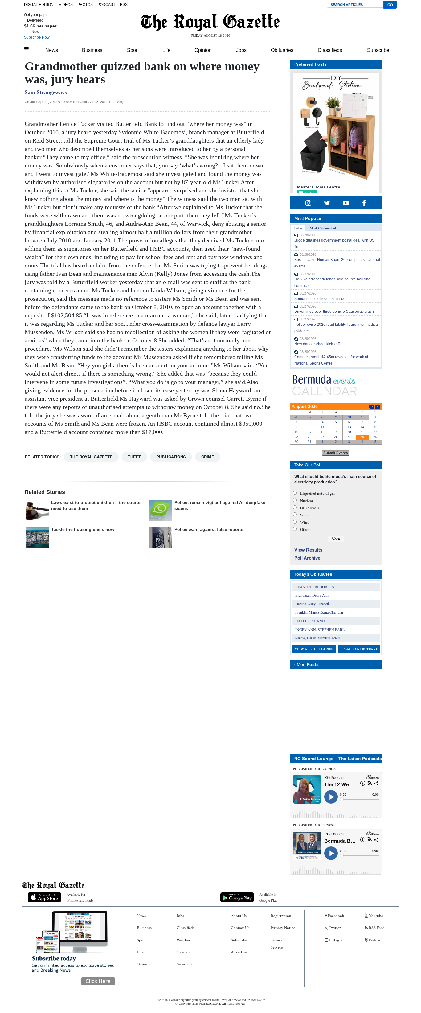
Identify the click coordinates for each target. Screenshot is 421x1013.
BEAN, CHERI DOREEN (314, 586)
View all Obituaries (314, 649)
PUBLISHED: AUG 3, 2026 (313, 825)
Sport (133, 50)
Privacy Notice (283, 927)
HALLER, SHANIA (310, 620)
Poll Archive (307, 557)
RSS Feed (376, 927)
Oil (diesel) (309, 508)
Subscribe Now (37, 37)
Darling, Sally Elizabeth (312, 603)
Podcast (375, 940)
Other (304, 529)
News (51, 50)
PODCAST (106, 4)
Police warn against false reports (208, 529)
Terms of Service (278, 943)
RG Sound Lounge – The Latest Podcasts (338, 758)
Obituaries (282, 50)
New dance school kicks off (317, 344)
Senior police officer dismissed (319, 298)
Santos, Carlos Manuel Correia (317, 637)
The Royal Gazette (91, 457)
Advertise (239, 952)
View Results (308, 549)
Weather (183, 940)
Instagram (336, 940)
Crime (207, 457)
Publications (171, 457)
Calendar (184, 952)
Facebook (335, 915)
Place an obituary (360, 649)
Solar (304, 515)
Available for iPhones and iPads (80, 897)
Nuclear (306, 500)
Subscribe (378, 50)
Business (92, 50)
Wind (304, 522)
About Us (239, 915)
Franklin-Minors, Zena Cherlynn (319, 612)
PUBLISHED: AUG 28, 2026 (314, 769)
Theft (134, 457)
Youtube (375, 915)
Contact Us (240, 927)
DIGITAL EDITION (39, 4)
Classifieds (330, 50)
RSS (124, 4)
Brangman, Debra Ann (312, 595)
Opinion (203, 50)
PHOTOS (85, 4)
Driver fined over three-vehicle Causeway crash (334, 311)
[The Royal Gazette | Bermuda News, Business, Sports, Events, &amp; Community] (210, 22)
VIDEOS (66, 4)
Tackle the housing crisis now (82, 529)
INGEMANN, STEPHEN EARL (320, 629)
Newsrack (185, 964)
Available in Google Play (268, 897)
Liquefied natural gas (317, 493)
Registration (281, 915)
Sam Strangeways (46, 92)
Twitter (334, 927)
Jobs (241, 50)
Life (166, 50)
